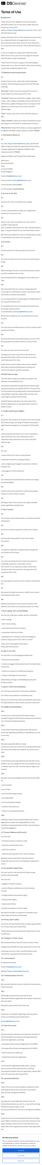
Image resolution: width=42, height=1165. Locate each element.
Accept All (21, 1150)
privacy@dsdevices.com (22, 180)
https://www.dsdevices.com (18, 30)
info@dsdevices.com (13, 176)
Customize (21, 1155)
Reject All (21, 1161)
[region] (21, 1149)
